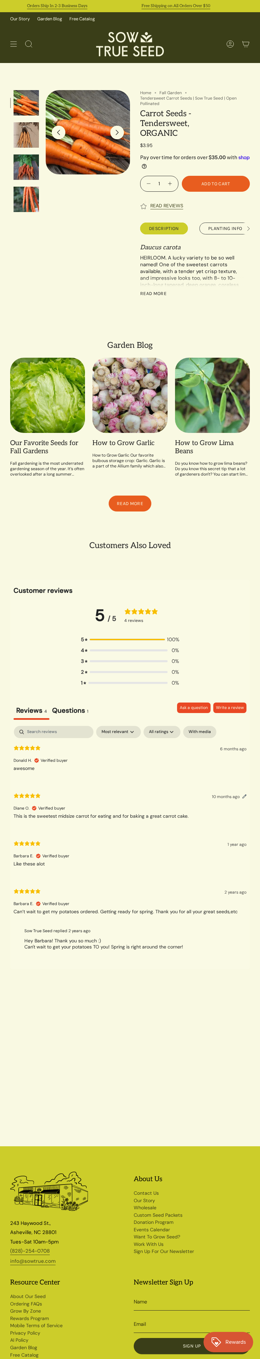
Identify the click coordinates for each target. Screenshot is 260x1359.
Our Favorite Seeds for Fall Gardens (44, 447)
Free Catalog (82, 19)
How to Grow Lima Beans (204, 447)
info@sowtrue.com (33, 1261)
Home (145, 93)
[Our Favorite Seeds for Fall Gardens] (47, 395)
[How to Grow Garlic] (129, 395)
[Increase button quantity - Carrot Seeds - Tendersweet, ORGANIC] (170, 184)
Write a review (230, 707)
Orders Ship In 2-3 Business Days (47, 5)
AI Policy (19, 1340)
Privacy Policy (25, 1333)
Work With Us (149, 1244)
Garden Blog (49, 19)
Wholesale (145, 1208)
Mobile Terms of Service (36, 1325)
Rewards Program (29, 1318)
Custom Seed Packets (158, 1215)
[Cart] (246, 44)
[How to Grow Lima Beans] (212, 395)
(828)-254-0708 (30, 1251)
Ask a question (194, 707)
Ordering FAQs (26, 1304)
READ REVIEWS (166, 206)
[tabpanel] (130, 841)
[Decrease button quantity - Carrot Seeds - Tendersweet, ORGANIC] (147, 184)
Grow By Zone (25, 1311)
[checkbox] (199, 732)
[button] (130, 639)
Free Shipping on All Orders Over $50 (165, 5)
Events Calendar (152, 1230)
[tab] (70, 711)
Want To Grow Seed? (157, 1237)
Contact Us (146, 1193)
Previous (58, 132)
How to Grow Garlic (123, 443)
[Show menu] (13, 44)
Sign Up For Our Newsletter (164, 1251)
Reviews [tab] (31, 710)
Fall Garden (170, 93)
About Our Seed (28, 1296)
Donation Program (154, 1222)
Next (117, 132)
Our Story (20, 19)
